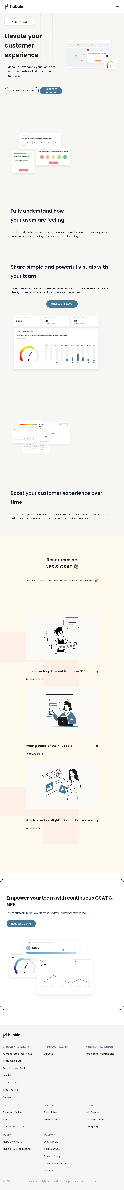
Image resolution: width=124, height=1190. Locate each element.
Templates (50, 1112)
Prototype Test (12, 1061)
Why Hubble (51, 1141)
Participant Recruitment (99, 1053)
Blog (5, 1119)
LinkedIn (49, 1170)
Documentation (94, 1119)
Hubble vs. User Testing (17, 1149)
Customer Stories (13, 1126)
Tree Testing (10, 1090)
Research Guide (12, 1112)
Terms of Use (52, 1149)
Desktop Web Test (14, 1068)
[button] (117, 6)
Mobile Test (10, 1075)
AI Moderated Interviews (17, 1053)
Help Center (92, 1112)
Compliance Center (56, 1163)
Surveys (7, 1097)
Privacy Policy (52, 1156)
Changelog (91, 1126)
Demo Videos (52, 1119)
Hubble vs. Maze (12, 1141)
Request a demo (21, 923)
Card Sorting (10, 1082)
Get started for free (22, 90)
